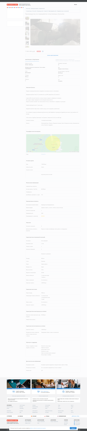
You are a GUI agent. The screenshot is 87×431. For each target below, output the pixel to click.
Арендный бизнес (35, 412)
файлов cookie (32, 428)
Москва (8, 408)
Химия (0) (46, 11)
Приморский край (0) (34, 8)
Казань (46, 408)
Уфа (71, 408)
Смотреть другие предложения (52, 55)
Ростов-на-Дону (47, 405)
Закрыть (73, 428)
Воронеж (59, 408)
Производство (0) (40, 11)
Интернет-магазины (10, 412)
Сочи (59, 406)
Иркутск (72, 405)
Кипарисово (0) (41, 8)
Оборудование (77, 424)
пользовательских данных (41, 428)
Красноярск (47, 406)
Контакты (65, 424)
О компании (66, 421)
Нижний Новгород (35, 406)
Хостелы (72, 412)
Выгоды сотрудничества (54, 421)
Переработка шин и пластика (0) (63, 11)
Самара (72, 406)
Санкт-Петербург (22, 405)
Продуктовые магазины (48, 410)
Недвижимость (77, 421)
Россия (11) (28, 8)
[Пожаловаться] (79, 51)
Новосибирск (22, 408)
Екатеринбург (34, 408)
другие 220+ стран (75, 416)
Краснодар (21, 406)
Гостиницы (21, 410)
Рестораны (47, 412)
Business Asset (9, 4)
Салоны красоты (34, 410)
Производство (9, 410)
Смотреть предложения (41, 421)
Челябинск (34, 405)
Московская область (10, 406)
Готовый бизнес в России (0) (31, 11)
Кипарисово (43, 154)
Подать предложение (28, 421)
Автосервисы (60, 412)
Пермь (59, 405)
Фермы (72, 410)
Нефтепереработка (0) (52, 11)
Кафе (20, 412)
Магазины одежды (61, 410)
